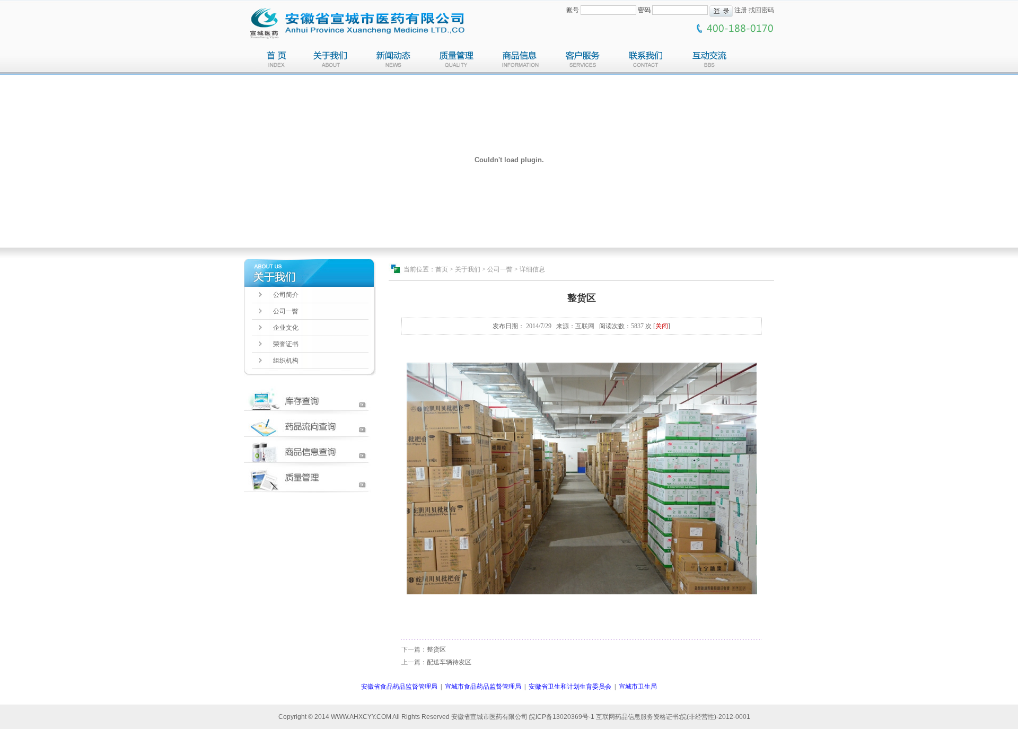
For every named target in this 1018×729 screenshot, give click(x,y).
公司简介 (286, 294)
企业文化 (286, 327)
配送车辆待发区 (449, 662)
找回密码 (761, 10)
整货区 (436, 649)
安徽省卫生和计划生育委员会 (570, 686)
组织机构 (286, 360)
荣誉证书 (286, 344)
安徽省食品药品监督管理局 (399, 686)
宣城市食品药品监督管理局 (483, 686)
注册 (740, 10)
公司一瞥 (286, 311)
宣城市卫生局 (638, 686)
